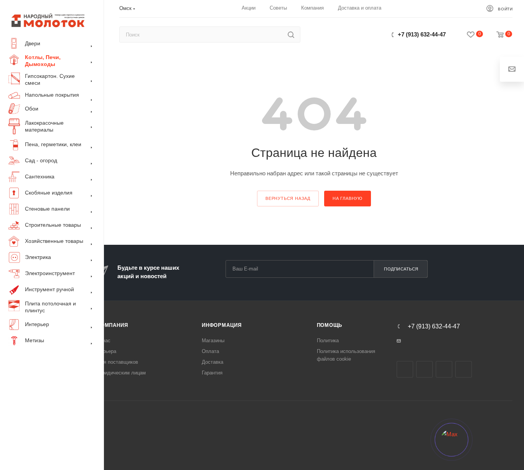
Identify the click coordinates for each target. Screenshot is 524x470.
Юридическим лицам (121, 373)
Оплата (210, 351)
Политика (328, 340)
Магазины (213, 340)
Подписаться (401, 269)
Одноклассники (444, 369)
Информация (222, 325)
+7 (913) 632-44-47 (422, 34)
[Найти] (291, 34)
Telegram (424, 369)
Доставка (212, 362)
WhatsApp (463, 369)
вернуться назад (287, 198)
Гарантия (212, 373)
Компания (112, 325)
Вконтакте (405, 369)
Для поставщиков (117, 362)
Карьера (106, 351)
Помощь (330, 325)
